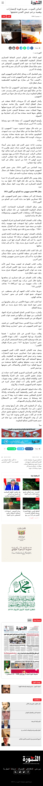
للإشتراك (21, 769)
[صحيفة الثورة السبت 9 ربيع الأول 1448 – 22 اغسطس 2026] (21, 648)
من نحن (38, 769)
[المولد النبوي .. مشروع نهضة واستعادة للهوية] (6, 689)
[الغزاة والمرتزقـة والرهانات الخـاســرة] (6, 733)
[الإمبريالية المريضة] (6, 724)
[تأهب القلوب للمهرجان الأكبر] (6, 706)
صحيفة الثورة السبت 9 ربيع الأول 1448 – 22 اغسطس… (21, 674)
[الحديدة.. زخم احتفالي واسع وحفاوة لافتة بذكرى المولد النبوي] (31, 484)
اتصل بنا (6, 769)
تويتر (3, 16)
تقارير (8, 16)
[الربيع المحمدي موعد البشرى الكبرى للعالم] (6, 741)
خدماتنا (13, 769)
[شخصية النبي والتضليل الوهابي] (6, 715)
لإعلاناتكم (29, 769)
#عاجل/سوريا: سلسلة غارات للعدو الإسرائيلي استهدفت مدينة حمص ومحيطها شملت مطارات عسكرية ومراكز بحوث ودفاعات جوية (33, 464)
